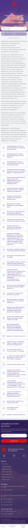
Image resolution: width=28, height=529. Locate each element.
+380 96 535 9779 (8, 504)
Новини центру (6, 479)
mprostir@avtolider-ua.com (9, 511)
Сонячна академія (6, 469)
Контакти (3, 526)
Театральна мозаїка (7, 471)
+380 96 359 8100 (8, 502)
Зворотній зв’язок (23, 526)
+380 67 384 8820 (8, 490)
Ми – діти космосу (6, 466)
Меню (14, 34)
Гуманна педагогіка (14, 38)
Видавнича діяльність (8, 477)
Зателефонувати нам (12, 526)
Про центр (4, 464)
